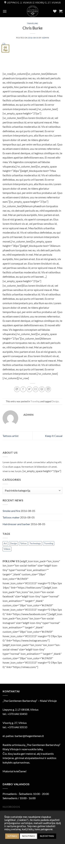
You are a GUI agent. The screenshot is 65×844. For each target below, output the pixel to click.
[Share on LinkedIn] (48, 389)
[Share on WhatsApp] (17, 389)
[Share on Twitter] (29, 389)
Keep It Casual (53, 435)
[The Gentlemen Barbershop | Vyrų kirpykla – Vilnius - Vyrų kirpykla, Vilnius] (32, 11)
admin (45, 38)
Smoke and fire (11, 510)
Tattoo (23, 543)
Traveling (32, 23)
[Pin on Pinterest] (42, 389)
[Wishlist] (55, 11)
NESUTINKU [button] (28, 836)
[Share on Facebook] (23, 389)
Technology (35, 543)
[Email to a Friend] (35, 389)
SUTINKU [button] (12, 836)
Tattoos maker (11, 517)
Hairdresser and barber (16, 524)
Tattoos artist (11, 435)
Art (5, 543)
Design (55, 401)
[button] (5, 11)
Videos (7, 549)
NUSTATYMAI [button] (47, 836)
